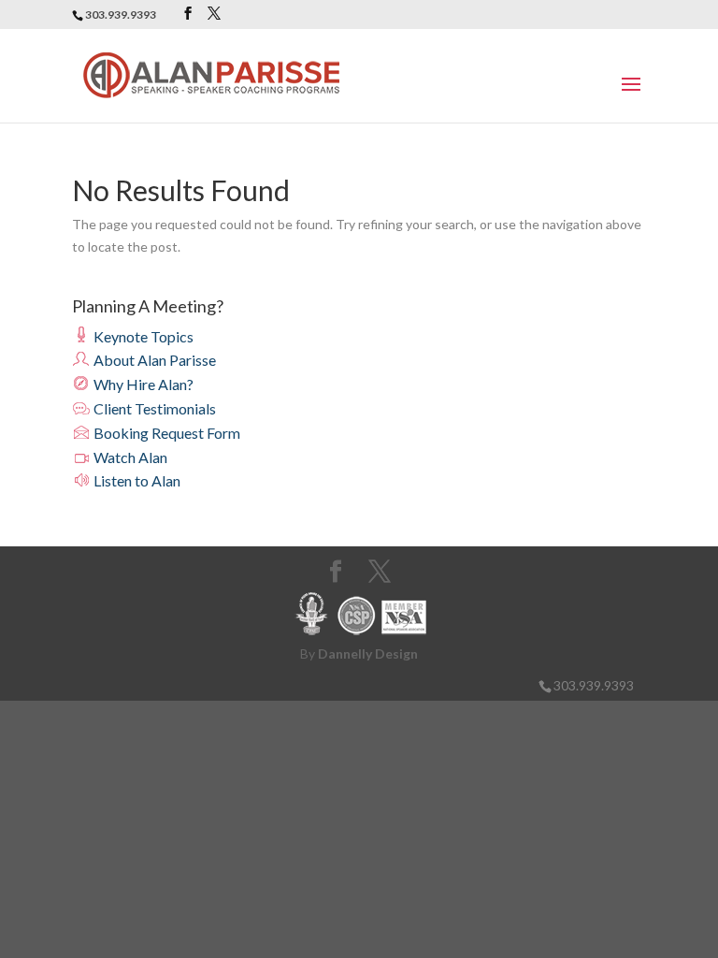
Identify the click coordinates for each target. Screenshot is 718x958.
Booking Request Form (165, 433)
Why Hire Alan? (142, 384)
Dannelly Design (368, 653)
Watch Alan (129, 457)
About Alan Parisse (153, 360)
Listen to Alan (135, 480)
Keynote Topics (142, 336)
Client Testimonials (153, 408)
